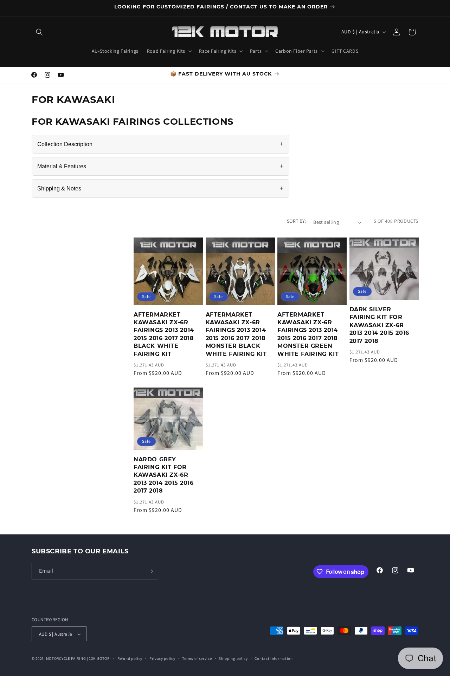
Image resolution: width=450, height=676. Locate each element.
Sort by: (296, 221)
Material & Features (160, 166)
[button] (39, 32)
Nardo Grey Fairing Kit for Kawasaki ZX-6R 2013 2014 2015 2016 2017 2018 (163, 475)
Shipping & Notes (160, 188)
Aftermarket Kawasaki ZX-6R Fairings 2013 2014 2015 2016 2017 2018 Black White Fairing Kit (164, 334)
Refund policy (129, 658)
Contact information (273, 658)
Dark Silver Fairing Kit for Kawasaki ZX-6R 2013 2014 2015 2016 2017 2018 (379, 325)
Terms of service (197, 658)
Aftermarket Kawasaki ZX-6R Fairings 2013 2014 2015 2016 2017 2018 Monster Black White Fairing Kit (236, 334)
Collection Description (160, 144)
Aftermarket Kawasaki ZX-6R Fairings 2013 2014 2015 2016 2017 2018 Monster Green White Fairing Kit (308, 334)
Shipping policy (233, 658)
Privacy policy (162, 658)
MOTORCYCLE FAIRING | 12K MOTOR (78, 658)
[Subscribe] (150, 571)
